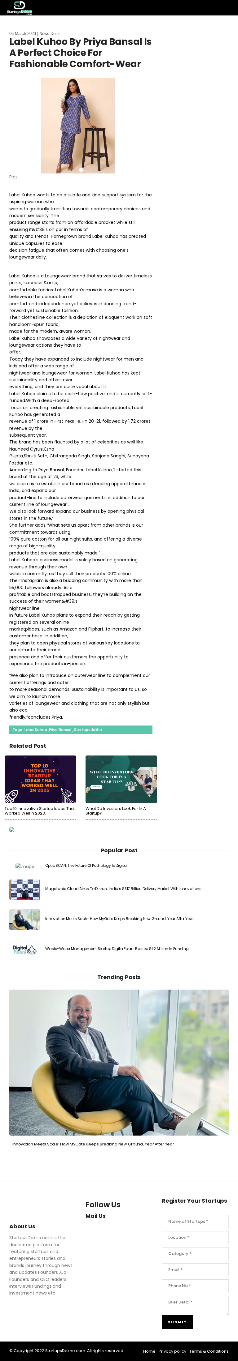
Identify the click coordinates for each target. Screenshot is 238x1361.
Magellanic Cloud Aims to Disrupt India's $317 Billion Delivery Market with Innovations (123, 888)
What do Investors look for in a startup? (116, 811)
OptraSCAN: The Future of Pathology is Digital (86, 865)
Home (149, 1351)
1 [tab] (81, 170)
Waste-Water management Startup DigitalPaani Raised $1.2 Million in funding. (117, 948)
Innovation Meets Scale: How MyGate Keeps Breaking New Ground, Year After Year (119, 918)
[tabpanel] (80, 129)
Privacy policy (172, 1351)
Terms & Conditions (209, 1351)
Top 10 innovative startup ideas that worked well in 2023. (40, 811)
